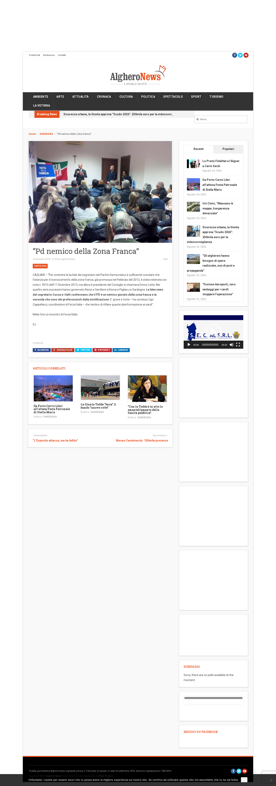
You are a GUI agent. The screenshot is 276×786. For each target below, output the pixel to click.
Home (32, 134)
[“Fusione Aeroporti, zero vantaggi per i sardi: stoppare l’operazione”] (193, 287)
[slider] (210, 345)
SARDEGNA (46, 134)
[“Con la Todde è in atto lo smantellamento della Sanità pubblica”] (147, 388)
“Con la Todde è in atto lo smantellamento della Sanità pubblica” (145, 410)
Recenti (199, 149)
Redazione (49, 55)
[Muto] (232, 345)
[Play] (189, 345)
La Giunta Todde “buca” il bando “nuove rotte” (98, 405)
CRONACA (104, 96)
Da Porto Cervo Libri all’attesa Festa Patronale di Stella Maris (52, 409)
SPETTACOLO (173, 96)
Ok (244, 779)
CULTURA (126, 96)
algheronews (68, 259)
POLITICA (148, 96)
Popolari (228, 149)
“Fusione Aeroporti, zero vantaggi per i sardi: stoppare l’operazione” (219, 289)
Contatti (62, 55)
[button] (213, 332)
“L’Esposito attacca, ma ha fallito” (55, 440)
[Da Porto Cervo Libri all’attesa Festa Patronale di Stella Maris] (53, 388)
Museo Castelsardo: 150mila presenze (142, 440)
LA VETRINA (41, 105)
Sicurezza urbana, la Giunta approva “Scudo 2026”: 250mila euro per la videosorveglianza (123, 114)
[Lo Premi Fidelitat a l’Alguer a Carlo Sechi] (193, 163)
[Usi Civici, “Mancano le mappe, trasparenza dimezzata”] (193, 206)
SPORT (196, 96)
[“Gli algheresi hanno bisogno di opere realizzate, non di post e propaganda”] (193, 259)
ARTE (60, 96)
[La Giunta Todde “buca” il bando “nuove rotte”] (100, 387)
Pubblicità (34, 55)
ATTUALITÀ (80, 96)
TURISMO (216, 96)
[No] (271, 780)
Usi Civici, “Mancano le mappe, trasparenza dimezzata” (217, 208)
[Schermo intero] (238, 345)
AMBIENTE (40, 96)
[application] (213, 332)
